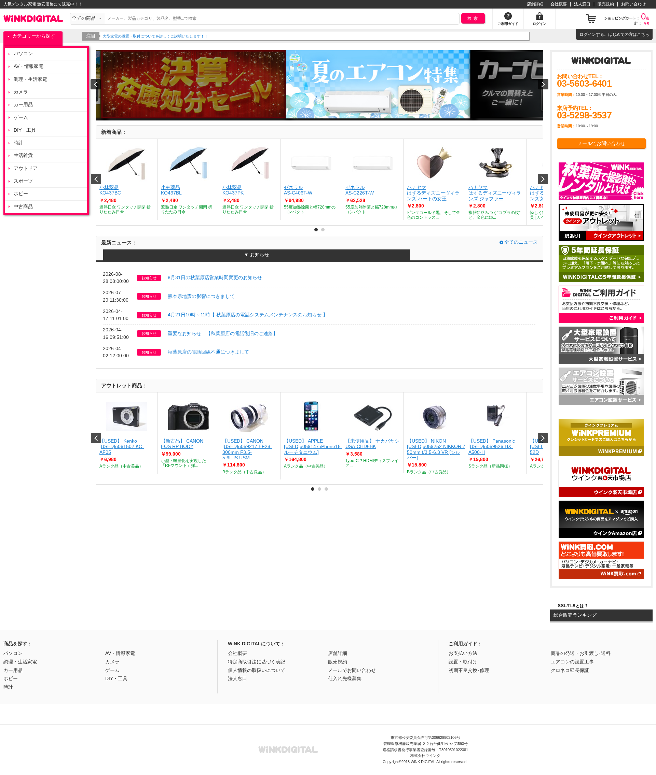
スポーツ (23, 181)
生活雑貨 (23, 155)
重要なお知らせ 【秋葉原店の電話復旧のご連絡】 (223, 333)
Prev (96, 179)
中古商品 (23, 206)
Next (543, 179)
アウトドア (26, 168)
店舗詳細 (535, 4)
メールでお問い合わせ (601, 143)
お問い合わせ (633, 4)
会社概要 (558, 4)
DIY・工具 (25, 130)
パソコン (23, 53)
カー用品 (23, 104)
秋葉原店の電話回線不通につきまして (208, 352)
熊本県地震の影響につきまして (201, 296)
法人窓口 (582, 4)
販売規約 (606, 4)
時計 (18, 142)
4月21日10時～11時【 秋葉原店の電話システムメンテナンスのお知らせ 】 (248, 314)
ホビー (21, 193)
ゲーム (21, 117)
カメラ (21, 92)
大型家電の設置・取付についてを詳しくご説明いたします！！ (155, 36)
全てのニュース (521, 242)
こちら (643, 34)
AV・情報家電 (28, 66)
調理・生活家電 (30, 79)
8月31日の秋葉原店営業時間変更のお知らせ (215, 277)
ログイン (587, 34)
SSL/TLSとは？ (573, 605)
